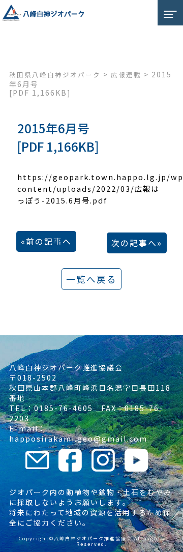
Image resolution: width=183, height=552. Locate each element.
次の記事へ (134, 243)
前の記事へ (49, 241)
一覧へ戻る (91, 279)
